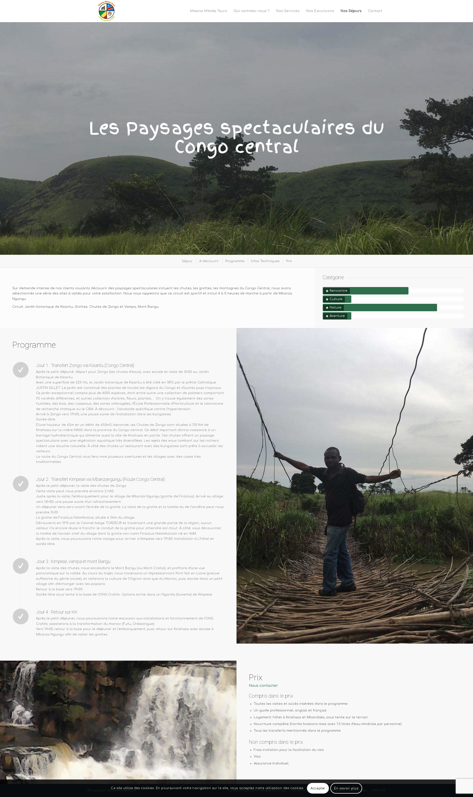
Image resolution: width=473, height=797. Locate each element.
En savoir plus (346, 788)
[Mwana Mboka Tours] (107, 11)
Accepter (318, 788)
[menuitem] (208, 11)
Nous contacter (263, 686)
